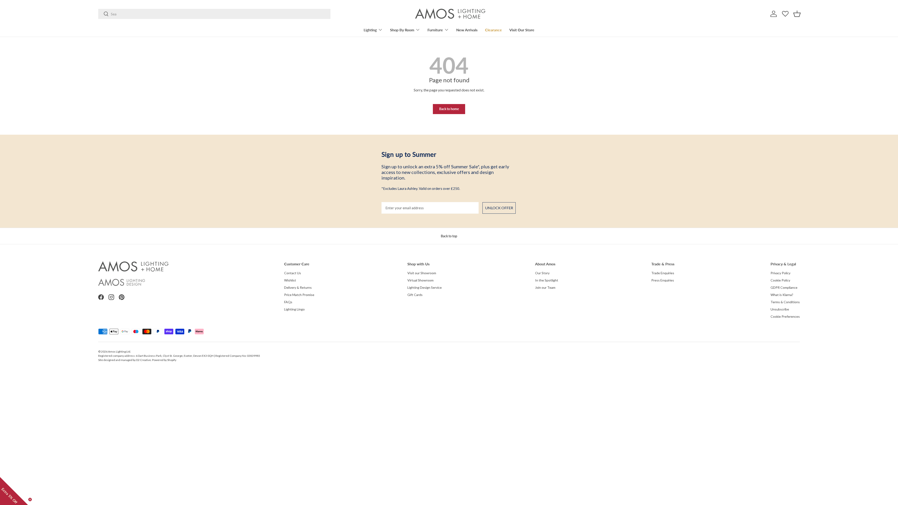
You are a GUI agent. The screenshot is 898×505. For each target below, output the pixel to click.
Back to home (449, 109)
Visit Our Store (521, 30)
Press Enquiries (662, 280)
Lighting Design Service (424, 287)
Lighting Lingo (294, 309)
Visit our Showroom (421, 273)
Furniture (435, 30)
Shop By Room (402, 30)
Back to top (449, 236)
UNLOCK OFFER (499, 208)
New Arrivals (467, 30)
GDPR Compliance (784, 287)
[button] (797, 14)
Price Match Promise (299, 295)
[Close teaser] (30, 499)
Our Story (542, 273)
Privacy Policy (780, 273)
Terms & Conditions (785, 302)
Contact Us (292, 273)
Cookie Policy (780, 280)
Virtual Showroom (420, 280)
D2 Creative (143, 360)
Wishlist (290, 280)
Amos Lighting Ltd (119, 351)
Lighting (370, 30)
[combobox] (214, 14)
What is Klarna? (782, 295)
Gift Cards (415, 295)
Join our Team (545, 287)
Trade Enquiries (662, 273)
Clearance (493, 30)
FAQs (288, 302)
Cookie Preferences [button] (785, 316)
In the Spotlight (546, 280)
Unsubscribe (780, 309)
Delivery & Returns (298, 287)
